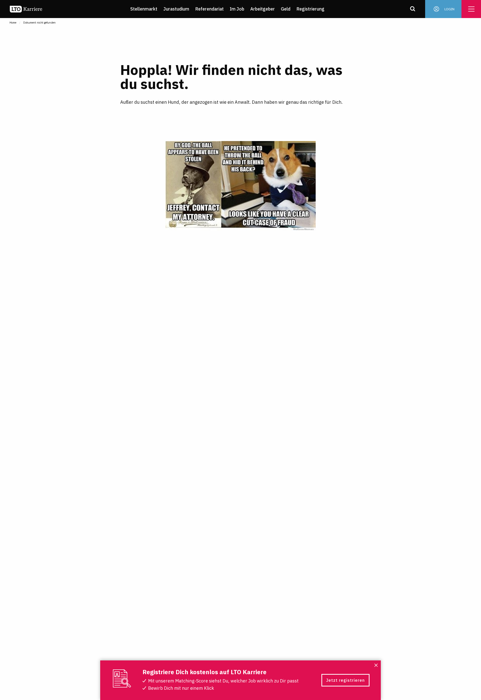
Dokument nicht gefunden (39, 22)
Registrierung (310, 9)
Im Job (237, 9)
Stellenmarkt (143, 9)
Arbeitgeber (262, 9)
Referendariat (209, 9)
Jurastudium (176, 9)
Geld (285, 9)
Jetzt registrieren (345, 680)
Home (13, 22)
